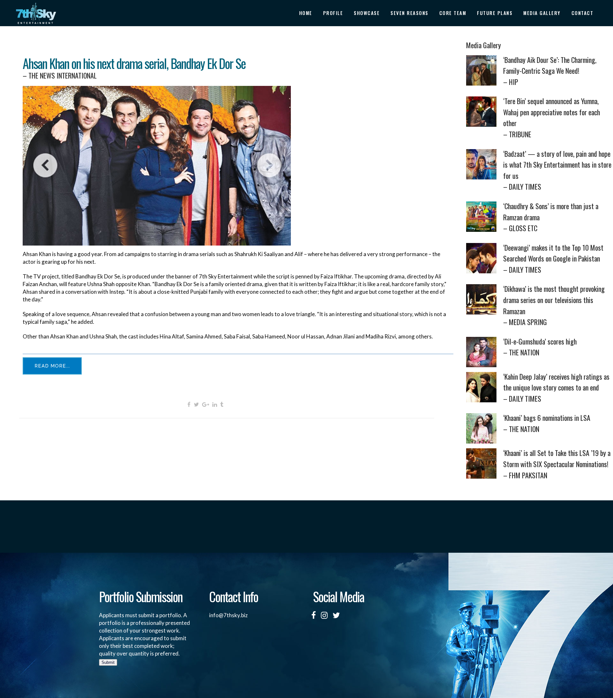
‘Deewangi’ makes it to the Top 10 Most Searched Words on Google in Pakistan (553, 258)
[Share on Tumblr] (221, 404)
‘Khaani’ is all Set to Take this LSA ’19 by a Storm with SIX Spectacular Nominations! (556, 464)
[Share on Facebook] (189, 404)
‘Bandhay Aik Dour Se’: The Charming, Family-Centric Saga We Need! (549, 71)
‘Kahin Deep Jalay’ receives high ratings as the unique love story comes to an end (556, 387)
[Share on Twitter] (196, 404)
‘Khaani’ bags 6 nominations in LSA (546, 423)
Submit (108, 662)
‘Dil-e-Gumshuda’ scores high (540, 347)
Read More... (52, 366)
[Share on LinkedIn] (214, 404)
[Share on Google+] (205, 404)
